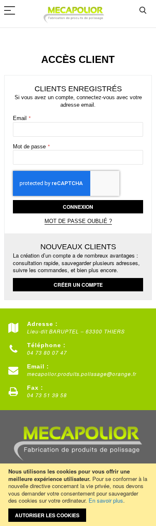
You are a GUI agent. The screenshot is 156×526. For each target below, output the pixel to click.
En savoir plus (106, 500)
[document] (78, 495)
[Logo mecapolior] (74, 14)
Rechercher (143, 10)
